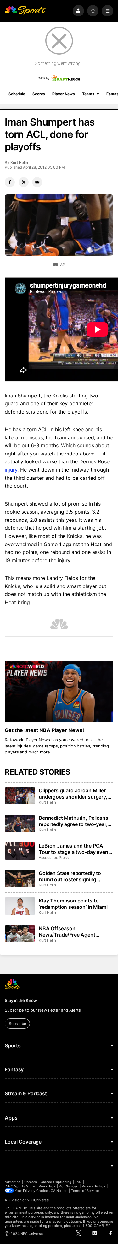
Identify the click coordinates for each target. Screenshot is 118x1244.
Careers (30, 1182)
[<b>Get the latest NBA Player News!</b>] (59, 691)
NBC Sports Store (20, 1186)
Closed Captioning (56, 1182)
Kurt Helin (19, 162)
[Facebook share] (10, 182)
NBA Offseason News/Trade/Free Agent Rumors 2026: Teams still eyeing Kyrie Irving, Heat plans (74, 931)
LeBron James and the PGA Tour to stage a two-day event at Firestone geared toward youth (74, 848)
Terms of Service (85, 1190)
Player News (63, 94)
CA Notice (59, 1190)
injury (11, 470)
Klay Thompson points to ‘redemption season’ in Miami (73, 903)
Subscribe (17, 1023)
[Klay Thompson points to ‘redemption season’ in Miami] (20, 905)
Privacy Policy (93, 1186)
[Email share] (37, 182)
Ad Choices (68, 1186)
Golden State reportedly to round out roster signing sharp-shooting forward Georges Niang (70, 876)
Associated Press (54, 857)
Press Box (47, 1186)
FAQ (78, 1182)
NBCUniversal (38, 1200)
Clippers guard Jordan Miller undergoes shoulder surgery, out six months (73, 793)
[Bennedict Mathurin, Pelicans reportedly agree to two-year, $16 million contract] (20, 823)
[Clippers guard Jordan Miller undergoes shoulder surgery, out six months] (20, 795)
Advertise (12, 1182)
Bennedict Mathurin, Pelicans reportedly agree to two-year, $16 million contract (73, 821)
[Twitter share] (24, 182)
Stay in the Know (21, 1000)
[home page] (25, 11)
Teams (88, 94)
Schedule (16, 94)
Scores (38, 94)
